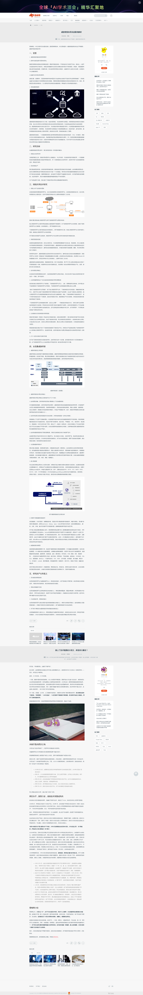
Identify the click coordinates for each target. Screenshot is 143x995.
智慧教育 (75, 23)
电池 (97, 743)
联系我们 (31, 986)
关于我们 (38, 986)
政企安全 (77, 20)
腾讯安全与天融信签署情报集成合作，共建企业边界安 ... (50, 643)
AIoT (105, 20)
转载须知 (55, 937)
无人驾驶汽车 (99, 120)
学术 (35, 23)
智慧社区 (84, 23)
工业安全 (94, 23)
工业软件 (89, 23)
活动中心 (55, 15)
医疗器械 (62, 23)
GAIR (61, 15)
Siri (96, 116)
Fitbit (104, 750)
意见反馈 (44, 986)
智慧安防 (71, 23)
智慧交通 (80, 23)
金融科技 (57, 20)
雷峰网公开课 (46, 15)
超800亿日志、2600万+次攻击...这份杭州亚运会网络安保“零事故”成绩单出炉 (103, 103)
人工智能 (36, 20)
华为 (97, 736)
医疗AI (54, 23)
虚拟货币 (98, 750)
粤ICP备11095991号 (63, 993)
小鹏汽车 (108, 120)
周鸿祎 (102, 116)
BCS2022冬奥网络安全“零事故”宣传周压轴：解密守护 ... (64, 643)
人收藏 (33, 620)
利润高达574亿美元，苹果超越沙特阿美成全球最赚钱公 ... (35, 965)
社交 (104, 746)
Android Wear (105, 123)
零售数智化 (40, 23)
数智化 (50, 20)
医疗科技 (65, 20)
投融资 (58, 23)
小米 (97, 113)
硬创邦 (107, 739)
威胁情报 (32, 630)
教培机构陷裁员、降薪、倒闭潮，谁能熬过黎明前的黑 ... (64, 965)
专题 (67, 15)
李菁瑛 (68, 654)
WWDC (97, 746)
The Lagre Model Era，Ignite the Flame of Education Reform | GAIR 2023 (103, 705)
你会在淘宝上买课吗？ (101, 718)
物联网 (99, 23)
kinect (109, 746)
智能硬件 (103, 23)
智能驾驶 (44, 20)
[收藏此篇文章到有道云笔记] (71, 620)
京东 (108, 113)
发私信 (104, 68)
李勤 (68, 36)
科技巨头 (51, 23)
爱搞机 (75, 15)
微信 (102, 113)
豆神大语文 (38, 952)
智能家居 (112, 23)
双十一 (102, 743)
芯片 (72, 20)
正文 (41, 25)
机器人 (107, 23)
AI (44, 952)
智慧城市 (84, 20)
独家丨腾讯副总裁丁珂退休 (102, 94)
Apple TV (98, 127)
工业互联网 (98, 20)
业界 (31, 20)
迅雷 (105, 127)
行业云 (91, 20)
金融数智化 (45, 23)
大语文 (32, 952)
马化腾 (97, 123)
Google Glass (99, 739)
